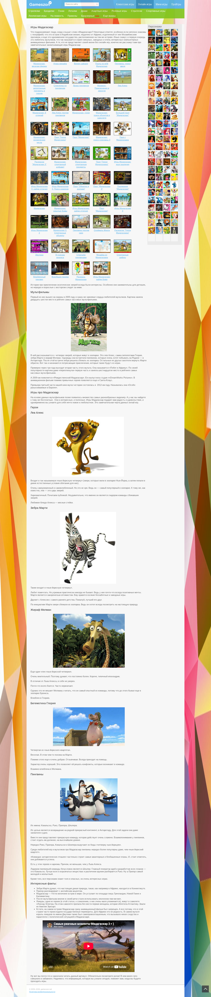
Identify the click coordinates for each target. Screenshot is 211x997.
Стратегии (136, 11)
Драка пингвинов (81, 85)
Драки (84, 11)
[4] (89, 667)
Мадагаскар (39, 208)
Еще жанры (109, 16)
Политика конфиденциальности (42, 992)
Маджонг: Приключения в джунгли (102, 88)
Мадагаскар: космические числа (39, 140)
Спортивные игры (155, 11)
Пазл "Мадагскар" (81, 137)
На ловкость (57, 16)
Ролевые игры (119, 11)
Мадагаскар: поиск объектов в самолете (102, 115)
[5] (89, 745)
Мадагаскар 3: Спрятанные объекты (60, 233)
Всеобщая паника (60, 277)
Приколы (72, 16)
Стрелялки (34, 11)
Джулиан (39, 255)
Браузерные (90, 16)
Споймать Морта (102, 230)
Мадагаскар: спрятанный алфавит (60, 164)
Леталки (72, 11)
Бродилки (49, 11)
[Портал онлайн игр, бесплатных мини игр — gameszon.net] (40, 5)
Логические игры (38, 16)
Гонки (61, 11)
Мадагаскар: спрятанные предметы (81, 164)
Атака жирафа (60, 63)
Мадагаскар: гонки (81, 113)
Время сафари (81, 63)
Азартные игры (99, 11)
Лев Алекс (122, 85)
